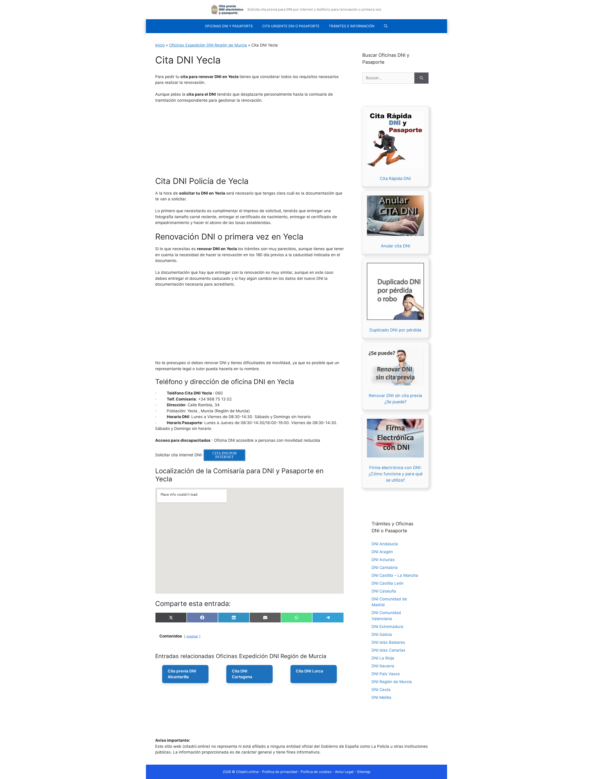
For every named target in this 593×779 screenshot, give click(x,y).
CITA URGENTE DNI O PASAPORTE (290, 26)
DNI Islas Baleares (388, 642)
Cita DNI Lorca (309, 671)
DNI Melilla (381, 697)
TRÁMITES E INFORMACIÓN (351, 26)
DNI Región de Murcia (392, 681)
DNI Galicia (382, 634)
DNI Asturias (383, 559)
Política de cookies (316, 772)
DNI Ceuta (381, 689)
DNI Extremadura (387, 626)
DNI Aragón (382, 551)
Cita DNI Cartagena (242, 674)
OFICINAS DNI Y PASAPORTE (229, 26)
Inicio (160, 45)
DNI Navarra (383, 666)
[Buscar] (421, 78)
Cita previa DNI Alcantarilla (182, 674)
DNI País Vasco (386, 674)
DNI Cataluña (384, 591)
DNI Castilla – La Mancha (395, 575)
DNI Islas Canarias (388, 650)
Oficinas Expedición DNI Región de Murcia (208, 45)
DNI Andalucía (385, 544)
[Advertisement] (294, 141)
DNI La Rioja (383, 658)
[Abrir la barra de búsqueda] (386, 26)
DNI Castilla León (388, 583)
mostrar (192, 636)
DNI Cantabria (385, 567)
